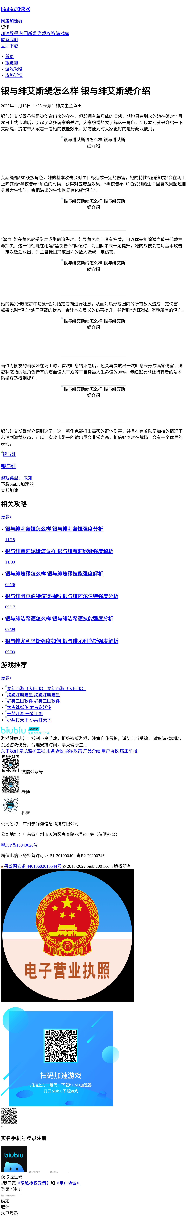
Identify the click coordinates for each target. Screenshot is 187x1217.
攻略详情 (14, 75)
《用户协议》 (68, 1183)
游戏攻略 (47, 33)
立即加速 (9, 490)
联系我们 (9, 39)
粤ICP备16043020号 (19, 845)
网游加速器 (12, 20)
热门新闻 (28, 33)
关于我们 (9, 751)
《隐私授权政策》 (33, 1183)
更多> (6, 517)
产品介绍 (91, 751)
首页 (9, 56)
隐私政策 (73, 751)
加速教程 (10, 33)
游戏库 (62, 33)
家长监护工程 (32, 751)
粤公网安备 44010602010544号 (33, 866)
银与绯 (11, 62)
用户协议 (110, 751)
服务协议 (55, 751)
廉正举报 (128, 751)
